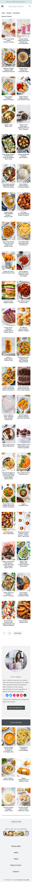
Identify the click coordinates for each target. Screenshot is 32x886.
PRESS (16, 859)
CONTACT (16, 871)
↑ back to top (16, 821)
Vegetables (16, 13)
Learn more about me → (16, 707)
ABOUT (16, 852)
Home (3, 13)
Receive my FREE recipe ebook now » (16, 1)
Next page (18, 633)
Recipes (9, 13)
